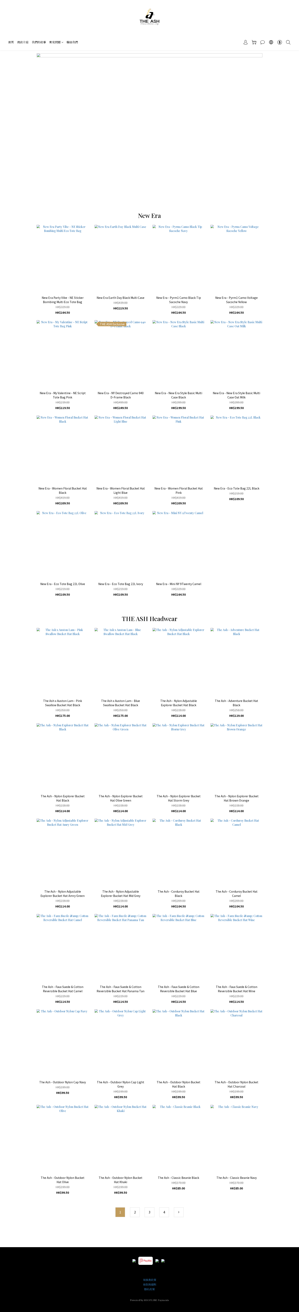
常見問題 (55, 42)
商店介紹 (22, 42)
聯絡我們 (72, 42)
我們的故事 (39, 42)
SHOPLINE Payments (156, 1300)
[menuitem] (120, 1212)
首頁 (11, 42)
